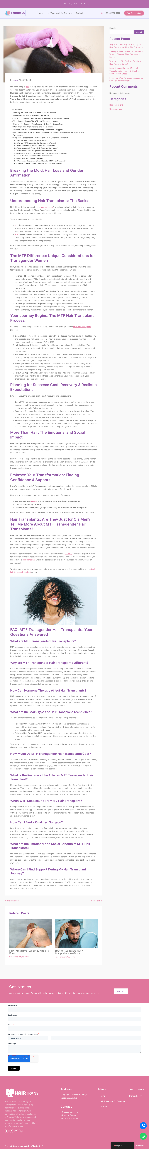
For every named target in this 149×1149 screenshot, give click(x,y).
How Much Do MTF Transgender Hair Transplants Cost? (37, 151)
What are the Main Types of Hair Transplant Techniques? (37, 148)
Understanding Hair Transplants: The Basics (31, 115)
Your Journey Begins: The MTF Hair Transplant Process (35, 121)
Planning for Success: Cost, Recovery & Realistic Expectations (38, 124)
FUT (17, 225)
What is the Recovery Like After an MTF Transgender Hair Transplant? (42, 153)
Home (40, 13)
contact (27, 572)
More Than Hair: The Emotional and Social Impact (33, 127)
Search (112, 28)
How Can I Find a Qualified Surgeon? (30, 158)
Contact (79, 13)
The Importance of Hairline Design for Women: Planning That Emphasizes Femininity (126, 54)
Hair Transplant (15, 957)
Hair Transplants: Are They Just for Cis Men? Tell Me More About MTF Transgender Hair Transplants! (48, 133)
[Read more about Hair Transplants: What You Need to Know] (30, 933)
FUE (17, 234)
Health (34, 501)
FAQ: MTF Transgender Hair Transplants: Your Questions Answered (40, 138)
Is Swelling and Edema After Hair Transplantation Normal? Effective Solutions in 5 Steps (124, 71)
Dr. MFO (68, 554)
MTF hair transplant (82, 326)
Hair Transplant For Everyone (59, 13)
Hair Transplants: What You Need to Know (29, 952)
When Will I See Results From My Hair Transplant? (34, 156)
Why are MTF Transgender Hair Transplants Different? (36, 143)
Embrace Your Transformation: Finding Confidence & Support (38, 130)
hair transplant (47, 207)
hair (27, 87)
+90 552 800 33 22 (112, 13)
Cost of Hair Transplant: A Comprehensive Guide (69, 952)
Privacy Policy (135, 1096)
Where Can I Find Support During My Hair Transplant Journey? (40, 163)
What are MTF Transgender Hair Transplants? (33, 140)
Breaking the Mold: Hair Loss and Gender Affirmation (34, 113)
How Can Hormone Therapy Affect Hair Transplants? (36, 145)
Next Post (96, 901)
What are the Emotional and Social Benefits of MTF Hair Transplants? (41, 161)
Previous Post (12, 901)
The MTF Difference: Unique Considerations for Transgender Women (41, 118)
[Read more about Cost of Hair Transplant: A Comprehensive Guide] (76, 933)
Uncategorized (115, 109)
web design (14, 1146)
